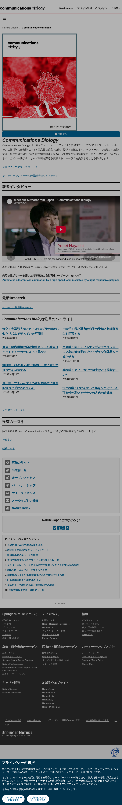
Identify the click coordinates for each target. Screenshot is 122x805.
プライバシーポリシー (66, 783)
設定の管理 (53, 789)
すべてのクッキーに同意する (13, 798)
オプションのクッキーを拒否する (38, 798)
